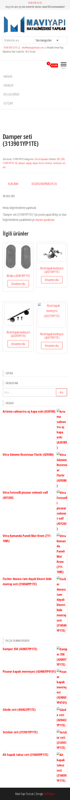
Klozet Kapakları (41, 159)
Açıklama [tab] (13, 184)
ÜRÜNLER (8, 85)
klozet (41, 163)
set (64, 163)
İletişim (8, 103)
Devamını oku (18, 284)
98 (16, 163)
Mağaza (8, 76)
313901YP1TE (8, 163)
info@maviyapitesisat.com (32, 47)
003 (58, 159)
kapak (35, 163)
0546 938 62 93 (35, 2)
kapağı (29, 163)
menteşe (48, 163)
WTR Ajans (49, 794)
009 (63, 159)
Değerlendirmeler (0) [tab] (44, 184)
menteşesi (57, 163)
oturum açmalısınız (44, 219)
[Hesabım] (41, 65)
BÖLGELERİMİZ (11, 94)
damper (21, 163)
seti (4, 167)
